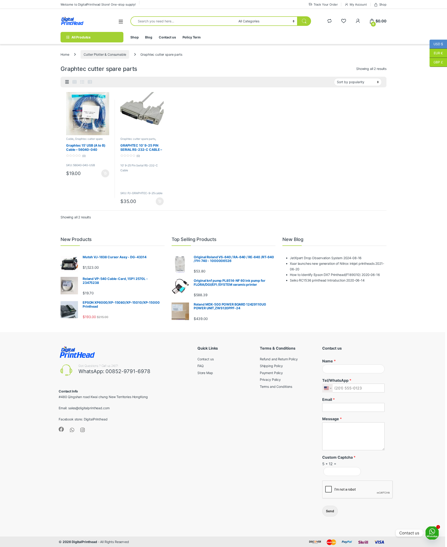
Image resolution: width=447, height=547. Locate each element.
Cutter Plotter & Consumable (105, 54)
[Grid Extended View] (67, 82)
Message (332, 418)
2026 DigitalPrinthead (80, 542)
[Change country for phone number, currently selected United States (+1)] (327, 388)
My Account (358, 4)
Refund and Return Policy (279, 359)
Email (328, 399)
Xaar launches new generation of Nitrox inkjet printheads (332, 263)
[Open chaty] (432, 533)
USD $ (436, 44)
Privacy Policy (270, 380)
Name (329, 361)
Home (65, 54)
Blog (148, 37)
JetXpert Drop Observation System (316, 258)
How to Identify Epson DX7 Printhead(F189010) (325, 275)
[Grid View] (74, 82)
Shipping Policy (271, 366)
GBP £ (436, 62)
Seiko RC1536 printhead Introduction (317, 280)
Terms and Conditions (276, 387)
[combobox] (183, 21)
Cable (70, 139)
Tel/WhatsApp (336, 380)
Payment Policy (271, 373)
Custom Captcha (339, 457)
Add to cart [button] (105, 173)
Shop (382, 4)
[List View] (82, 82)
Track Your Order (326, 4)
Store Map (205, 373)
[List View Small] (90, 82)
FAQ (200, 366)
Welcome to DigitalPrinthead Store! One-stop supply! (98, 4)
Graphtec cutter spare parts (137, 139)
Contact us (167, 37)
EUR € (436, 53)
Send (330, 511)
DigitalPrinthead (96, 419)
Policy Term (192, 37)
